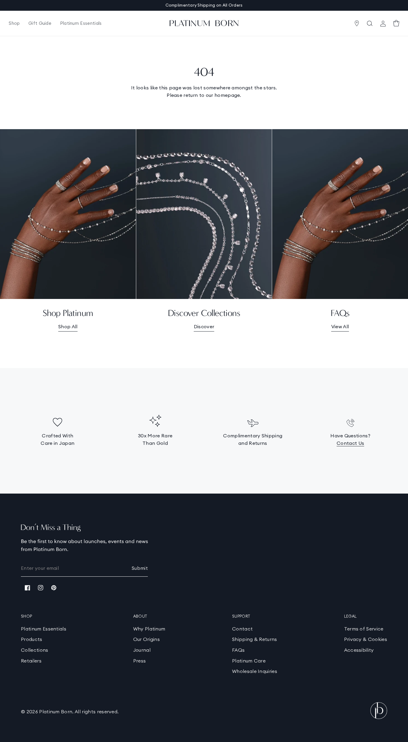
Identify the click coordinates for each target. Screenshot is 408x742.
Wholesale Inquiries (254, 671)
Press (139, 661)
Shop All (68, 326)
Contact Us (350, 443)
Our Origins (146, 639)
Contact (242, 629)
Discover (204, 326)
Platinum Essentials (43, 629)
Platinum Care (249, 661)
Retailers (31, 661)
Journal (142, 650)
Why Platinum (149, 629)
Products (31, 639)
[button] (14, 23)
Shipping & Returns (254, 639)
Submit (140, 568)
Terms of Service (364, 629)
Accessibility (359, 650)
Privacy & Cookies (365, 639)
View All (340, 326)
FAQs (238, 650)
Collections (34, 650)
